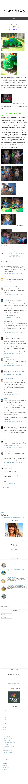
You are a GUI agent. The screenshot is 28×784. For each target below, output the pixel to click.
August (4, 756)
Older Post (24, 512)
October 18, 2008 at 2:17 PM (13, 283)
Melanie (6, 357)
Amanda (6, 368)
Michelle (6, 451)
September (5, 754)
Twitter (19, 250)
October (5, 735)
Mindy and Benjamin (9, 286)
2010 (3, 725)
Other (14, 251)
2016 (3, 713)
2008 (3, 729)
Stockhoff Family (8, 298)
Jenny (5, 336)
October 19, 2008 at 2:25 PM (13, 374)
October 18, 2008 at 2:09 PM (13, 273)
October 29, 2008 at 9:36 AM (13, 462)
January (5, 769)
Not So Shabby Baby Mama (9, 742)
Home (14, 512)
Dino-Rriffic (5, 748)
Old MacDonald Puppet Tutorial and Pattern (15, 562)
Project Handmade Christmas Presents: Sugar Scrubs (15, 570)
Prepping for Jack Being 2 (8, 750)
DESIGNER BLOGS (18, 783)
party (19, 256)
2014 (3, 717)
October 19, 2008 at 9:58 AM (13, 332)
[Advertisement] (14, 499)
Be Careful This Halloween (9, 738)
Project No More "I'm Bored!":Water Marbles (15, 585)
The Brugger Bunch (9, 264)
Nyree (5, 439)
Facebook (13, 250)
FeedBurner (17, 683)
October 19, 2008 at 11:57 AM (13, 365)
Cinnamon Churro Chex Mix (12, 593)
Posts (3, 614)
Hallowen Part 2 (6, 736)
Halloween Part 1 (6, 740)
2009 (3, 727)
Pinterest (24, 250)
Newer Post (3, 512)
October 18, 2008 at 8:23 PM (13, 294)
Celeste (6, 425)
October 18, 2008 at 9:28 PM (13, 317)
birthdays (14, 256)
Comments (4, 617)
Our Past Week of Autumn (8, 746)
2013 (3, 719)
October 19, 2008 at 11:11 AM (13, 353)
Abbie (5, 277)
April (4, 763)
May (4, 761)
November (5, 733)
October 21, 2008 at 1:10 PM (13, 436)
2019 (3, 710)
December (5, 731)
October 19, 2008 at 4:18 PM (13, 394)
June (4, 759)
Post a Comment (5, 487)
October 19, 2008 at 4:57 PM (13, 421)
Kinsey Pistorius (8, 378)
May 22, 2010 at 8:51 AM (11, 483)
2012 (3, 721)
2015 (3, 715)
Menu (14, 18)
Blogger (16, 773)
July (4, 757)
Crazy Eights (5, 744)
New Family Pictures (7, 752)
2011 (3, 723)
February (5, 767)
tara (5, 398)
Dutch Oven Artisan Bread (12, 577)
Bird (5, 465)
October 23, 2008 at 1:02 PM (13, 447)
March (4, 765)
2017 (3, 712)
